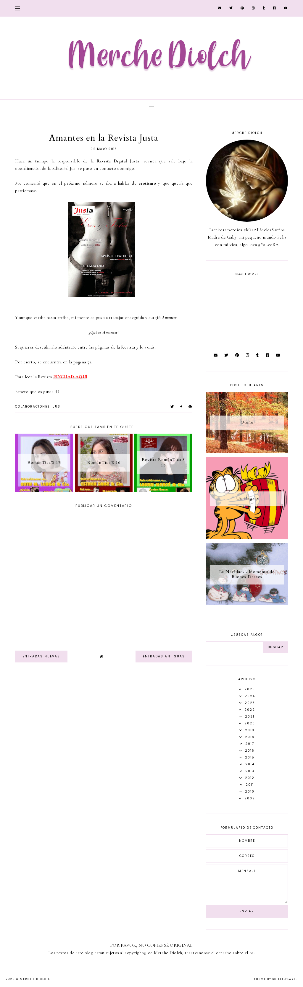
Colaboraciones (32, 406)
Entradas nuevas (41, 656)
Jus (56, 406)
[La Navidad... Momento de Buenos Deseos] (247, 603)
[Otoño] (247, 451)
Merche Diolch (34, 979)
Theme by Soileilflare (275, 979)
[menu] (17, 8)
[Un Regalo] (247, 537)
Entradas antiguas (164, 656)
